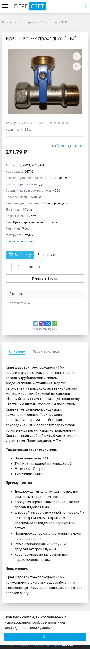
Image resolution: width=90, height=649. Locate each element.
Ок (45, 637)
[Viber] (42, 323)
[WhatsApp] (54, 323)
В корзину (23, 255)
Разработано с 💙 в (47, 645)
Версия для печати (70, 146)
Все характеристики (20, 241)
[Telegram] (35, 323)
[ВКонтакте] (48, 323)
